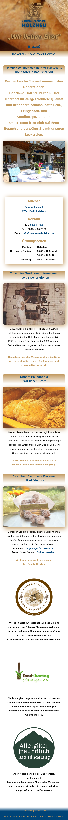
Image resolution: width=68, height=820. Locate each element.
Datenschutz (40, 811)
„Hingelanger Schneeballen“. (40, 548)
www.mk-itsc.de (57, 816)
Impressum (27, 811)
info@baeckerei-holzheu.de (38, 233)
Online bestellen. (46, 552)
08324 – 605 (36, 225)
